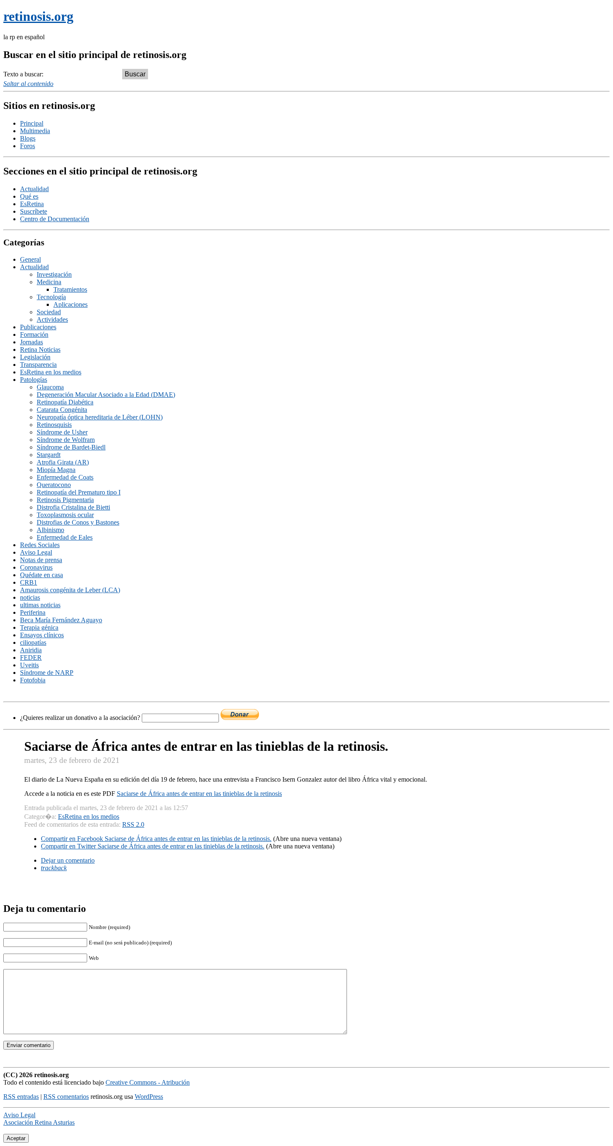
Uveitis (29, 665)
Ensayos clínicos (42, 635)
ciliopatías (33, 642)
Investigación (54, 274)
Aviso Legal (36, 552)
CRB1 (28, 582)
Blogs (27, 138)
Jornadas (31, 342)
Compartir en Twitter (152, 846)
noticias (30, 597)
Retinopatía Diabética (65, 402)
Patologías (33, 379)
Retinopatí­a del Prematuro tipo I (79, 492)
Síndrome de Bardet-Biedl (71, 447)
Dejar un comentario (68, 860)
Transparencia (38, 364)
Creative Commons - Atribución (148, 1082)
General (30, 259)
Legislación (35, 357)
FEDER (31, 657)
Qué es (29, 196)
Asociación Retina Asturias (39, 1122)
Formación (34, 334)
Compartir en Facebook (156, 838)
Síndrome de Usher (62, 432)
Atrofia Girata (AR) (63, 462)
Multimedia (35, 130)
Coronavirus (36, 567)
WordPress (149, 1096)
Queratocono (54, 484)
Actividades (52, 319)
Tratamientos (70, 289)
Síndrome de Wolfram (66, 439)
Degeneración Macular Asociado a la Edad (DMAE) (106, 394)
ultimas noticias (40, 604)
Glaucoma (50, 387)
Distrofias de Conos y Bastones (78, 522)
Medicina (49, 281)
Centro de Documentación (54, 218)
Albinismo (50, 529)
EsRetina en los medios (50, 372)
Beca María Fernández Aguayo (61, 619)
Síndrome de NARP (46, 672)
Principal (31, 123)
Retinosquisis (54, 424)
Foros (27, 145)
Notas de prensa (41, 559)
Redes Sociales (40, 544)
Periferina (32, 612)
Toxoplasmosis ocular (65, 514)
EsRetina (32, 203)
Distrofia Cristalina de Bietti (73, 507)
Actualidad (34, 188)
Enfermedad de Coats (65, 477)
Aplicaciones (70, 304)
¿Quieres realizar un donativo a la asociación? (81, 717)
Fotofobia (32, 680)
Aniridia (31, 650)
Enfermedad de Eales (65, 537)
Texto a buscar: (23, 74)
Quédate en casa (41, 574)
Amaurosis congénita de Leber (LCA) (70, 589)
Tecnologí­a (51, 296)
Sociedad (49, 312)
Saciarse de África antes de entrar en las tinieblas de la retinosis (199, 793)
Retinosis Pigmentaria (65, 499)
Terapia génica (39, 627)
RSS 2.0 (133, 824)
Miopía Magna (56, 469)
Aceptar (16, 1138)
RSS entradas (21, 1096)
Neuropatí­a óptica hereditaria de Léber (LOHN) (100, 417)
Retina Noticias (40, 349)
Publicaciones (38, 327)
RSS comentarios (66, 1096)
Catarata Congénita (62, 409)
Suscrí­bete (33, 211)
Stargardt (48, 454)
